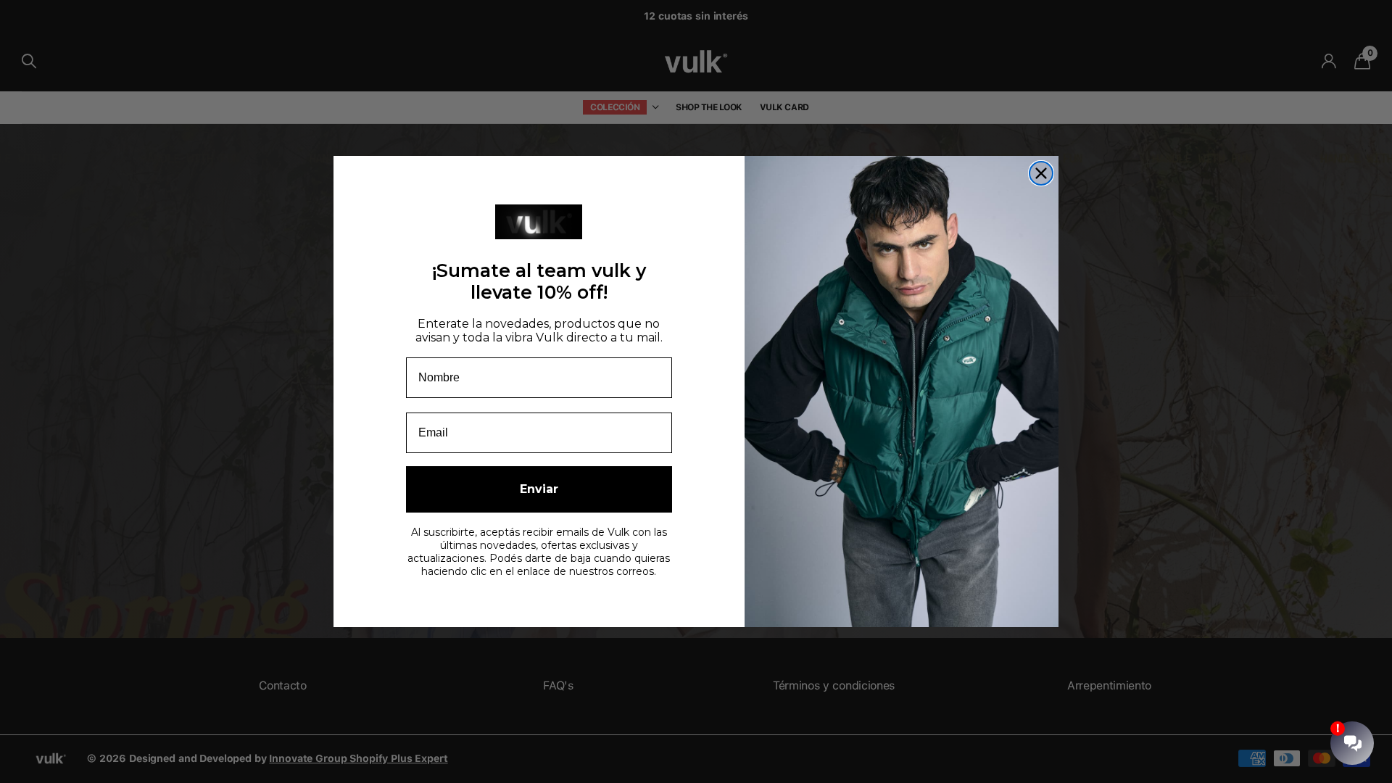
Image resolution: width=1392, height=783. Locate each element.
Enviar (539, 489)
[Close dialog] (1041, 173)
